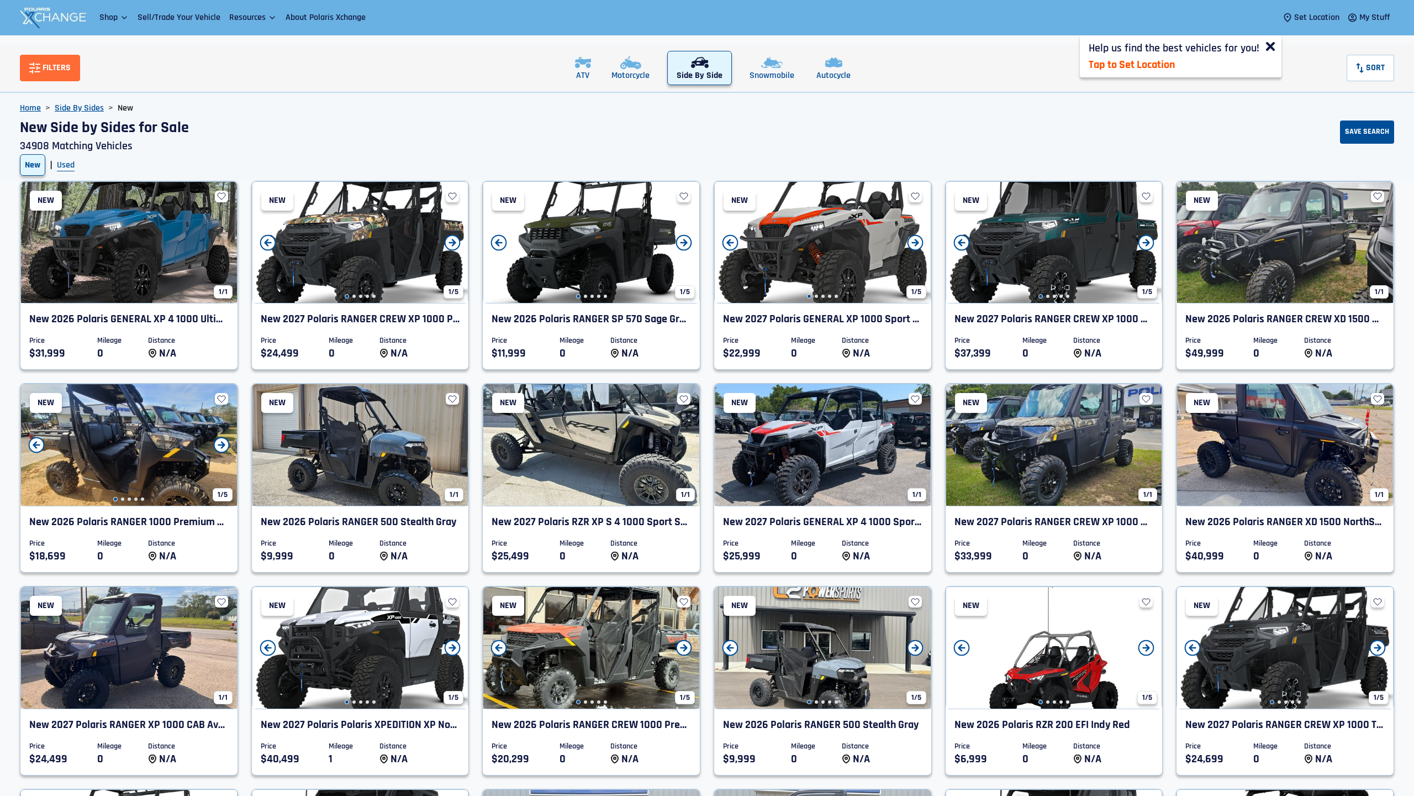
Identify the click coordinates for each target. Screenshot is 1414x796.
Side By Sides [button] (79, 108)
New (32, 165)
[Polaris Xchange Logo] (53, 17)
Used (66, 165)
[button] (114, 17)
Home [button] (30, 108)
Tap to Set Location (1132, 64)
